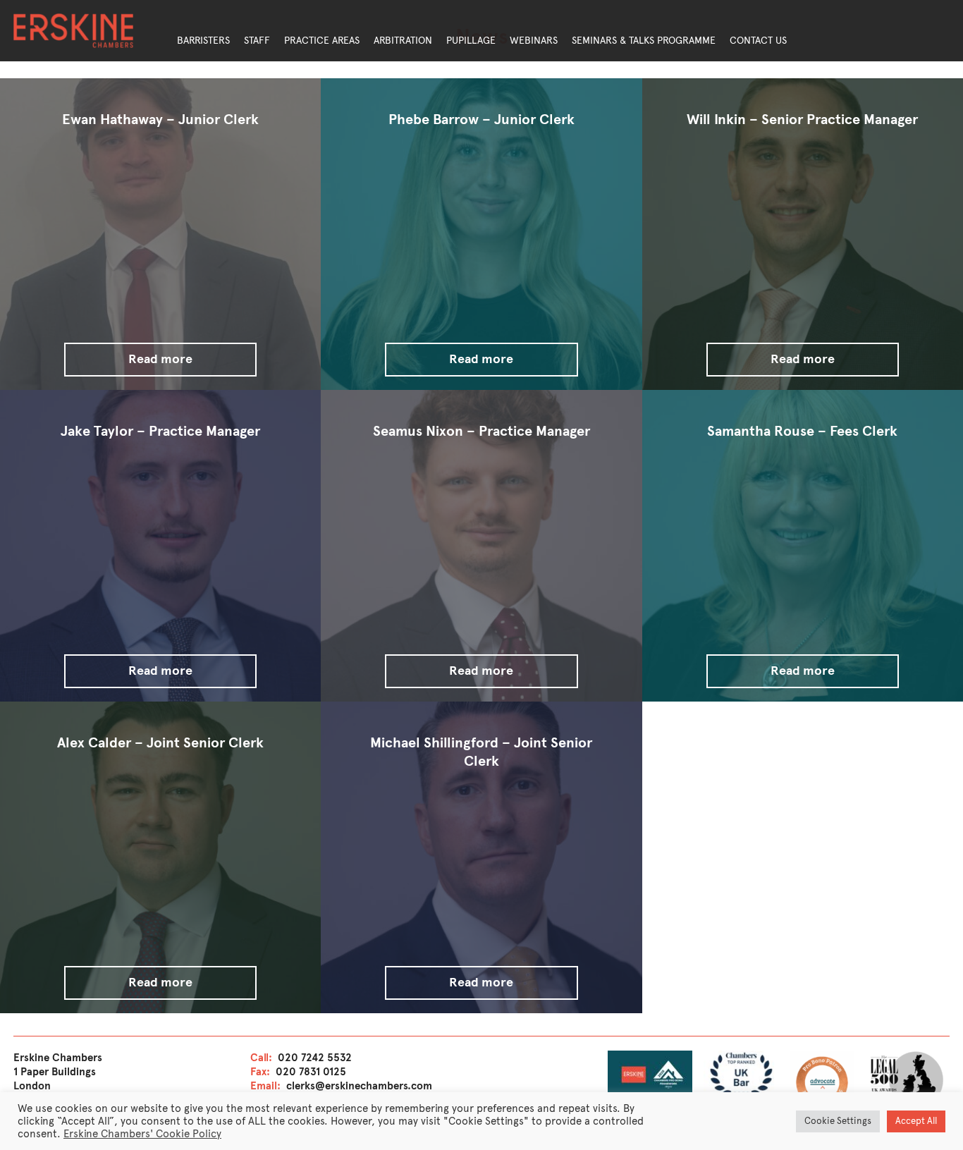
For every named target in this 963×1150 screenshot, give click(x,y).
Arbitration (403, 41)
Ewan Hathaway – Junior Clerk (160, 119)
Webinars (534, 41)
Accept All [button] (916, 1121)
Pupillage (471, 41)
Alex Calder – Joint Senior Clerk (160, 743)
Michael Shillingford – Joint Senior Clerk (481, 752)
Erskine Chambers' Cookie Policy (142, 1133)
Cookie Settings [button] (837, 1121)
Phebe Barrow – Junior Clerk (481, 119)
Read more (160, 359)
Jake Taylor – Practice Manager (160, 431)
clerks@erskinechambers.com (359, 1085)
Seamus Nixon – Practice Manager (481, 431)
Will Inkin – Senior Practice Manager (802, 119)
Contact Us (758, 41)
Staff (257, 41)
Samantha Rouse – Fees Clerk (802, 431)
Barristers (203, 41)
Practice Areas (322, 41)
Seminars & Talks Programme (644, 41)
